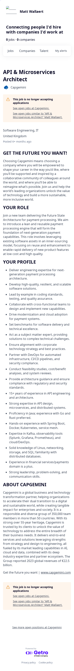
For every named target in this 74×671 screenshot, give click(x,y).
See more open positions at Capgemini (37, 627)
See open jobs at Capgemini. (31, 108)
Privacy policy (28, 662)
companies (27, 51)
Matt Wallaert (31, 11)
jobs (11, 51)
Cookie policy (46, 662)
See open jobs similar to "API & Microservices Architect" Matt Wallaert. (37, 115)
